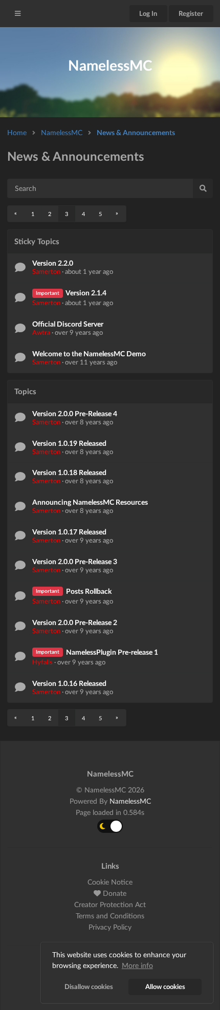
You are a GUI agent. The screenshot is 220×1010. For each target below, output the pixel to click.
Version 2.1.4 (85, 292)
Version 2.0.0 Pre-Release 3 (74, 561)
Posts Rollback (89, 591)
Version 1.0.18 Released (69, 472)
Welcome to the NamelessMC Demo (89, 353)
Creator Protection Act (110, 904)
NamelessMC (61, 132)
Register (191, 13)
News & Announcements (136, 132)
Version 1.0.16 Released (69, 683)
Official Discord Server (67, 323)
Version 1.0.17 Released (69, 531)
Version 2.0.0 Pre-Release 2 (74, 622)
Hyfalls (42, 662)
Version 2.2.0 (52, 263)
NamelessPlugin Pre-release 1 (112, 652)
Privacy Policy (110, 926)
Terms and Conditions (110, 915)
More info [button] (137, 965)
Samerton (46, 271)
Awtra (41, 332)
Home (17, 132)
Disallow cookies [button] (88, 987)
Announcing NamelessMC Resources (90, 502)
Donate (113, 893)
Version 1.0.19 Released (69, 443)
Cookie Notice (110, 882)
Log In (148, 13)
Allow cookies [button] (165, 987)
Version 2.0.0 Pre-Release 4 (74, 413)
